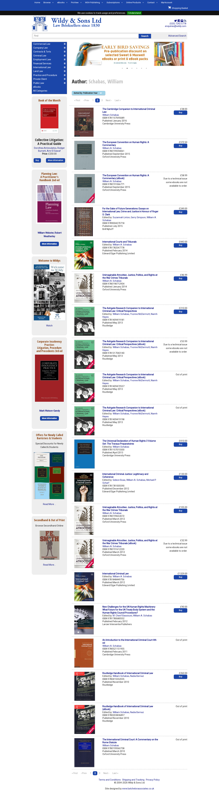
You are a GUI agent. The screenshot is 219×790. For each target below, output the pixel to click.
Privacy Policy (153, 779)
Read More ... (49, 504)
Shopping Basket (179, 8)
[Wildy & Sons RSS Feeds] (185, 21)
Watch (49, 325)
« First (77, 100)
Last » (118, 100)
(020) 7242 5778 (178, 23)
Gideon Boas (119, 480)
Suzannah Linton (121, 217)
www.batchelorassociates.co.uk (138, 788)
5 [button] (141, 68)
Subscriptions (113, 2)
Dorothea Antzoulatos (45, 148)
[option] (129, 54)
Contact (151, 2)
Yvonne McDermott (140, 314)
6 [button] (146, 68)
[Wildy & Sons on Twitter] (175, 21)
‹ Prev (86, 100)
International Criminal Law (115, 573)
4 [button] (136, 68)
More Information (55, 160)
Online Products (133, 2)
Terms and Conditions (110, 779)
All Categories (40, 90)
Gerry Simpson (138, 217)
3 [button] (132, 68)
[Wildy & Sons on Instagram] (182, 21)
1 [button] (122, 68)
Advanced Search (177, 35)
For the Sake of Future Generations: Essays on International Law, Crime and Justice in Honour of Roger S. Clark (130, 211)
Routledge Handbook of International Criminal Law (127, 673)
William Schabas (110, 115)
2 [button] (127, 68)
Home (37, 2)
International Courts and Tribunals (119, 241)
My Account (166, 2)
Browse (47, 2)
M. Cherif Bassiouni (122, 615)
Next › (109, 100)
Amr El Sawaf (54, 151)
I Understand (134, 13)
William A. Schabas (112, 148)
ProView (75, 2)
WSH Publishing (92, 2)
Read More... (49, 564)
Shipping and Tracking (133, 779)
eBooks (60, 2)
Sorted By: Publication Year (85, 93)
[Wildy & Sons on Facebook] (179, 21)
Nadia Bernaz (137, 676)
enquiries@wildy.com (175, 26)
